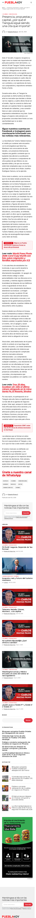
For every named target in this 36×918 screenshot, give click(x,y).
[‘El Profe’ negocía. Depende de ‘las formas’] (17, 535)
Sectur (20, 484)
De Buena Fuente (13, 545)
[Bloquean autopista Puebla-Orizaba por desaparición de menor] (5, 769)
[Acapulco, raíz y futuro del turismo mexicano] (17, 566)
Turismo (18, 487)
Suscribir (26, 513)
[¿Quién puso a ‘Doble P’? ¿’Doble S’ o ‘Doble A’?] (17, 692)
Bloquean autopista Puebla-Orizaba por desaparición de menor (16, 732)
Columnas (5, 14)
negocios (13, 484)
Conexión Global (13, 14)
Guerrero (5, 484)
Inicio (3, 7)
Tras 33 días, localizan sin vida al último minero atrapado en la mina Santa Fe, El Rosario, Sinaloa (16, 388)
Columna (13, 480)
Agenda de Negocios (8, 576)
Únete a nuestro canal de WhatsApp (16, 473)
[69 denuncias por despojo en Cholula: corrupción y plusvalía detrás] (5, 798)
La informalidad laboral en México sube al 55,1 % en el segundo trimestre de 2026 (16, 754)
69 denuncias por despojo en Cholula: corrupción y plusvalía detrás (14, 748)
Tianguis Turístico (8, 487)
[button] (3, 2)
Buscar (4, 715)
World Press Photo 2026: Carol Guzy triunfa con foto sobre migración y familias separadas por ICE (17, 257)
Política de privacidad (21, 517)
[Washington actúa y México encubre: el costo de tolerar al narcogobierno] (17, 659)
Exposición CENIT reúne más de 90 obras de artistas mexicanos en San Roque (17, 428)
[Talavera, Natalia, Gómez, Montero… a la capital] (17, 597)
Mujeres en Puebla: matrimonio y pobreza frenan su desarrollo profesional (15, 245)
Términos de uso (8, 518)
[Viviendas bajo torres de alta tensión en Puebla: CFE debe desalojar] (5, 778)
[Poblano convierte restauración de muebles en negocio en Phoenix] (5, 788)
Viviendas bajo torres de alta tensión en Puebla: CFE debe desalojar (14, 737)
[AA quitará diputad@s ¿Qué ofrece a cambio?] (17, 628)
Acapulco (5, 480)
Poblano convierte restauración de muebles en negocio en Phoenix (16, 743)
